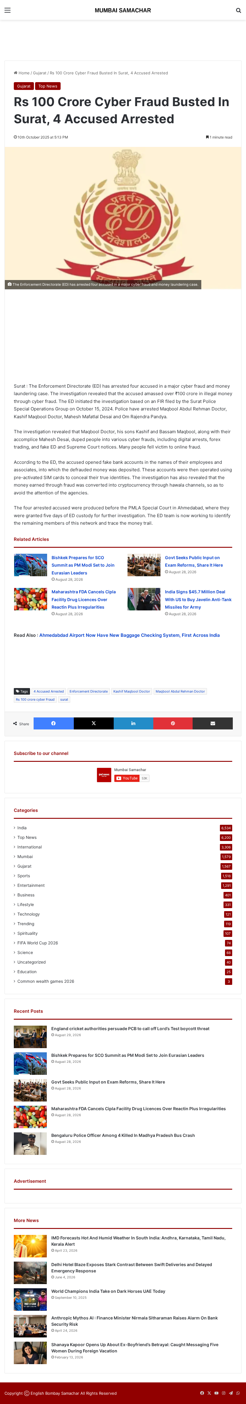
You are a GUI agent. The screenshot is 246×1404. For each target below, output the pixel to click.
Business (25, 895)
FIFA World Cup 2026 (37, 942)
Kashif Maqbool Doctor (131, 691)
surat (64, 699)
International (29, 847)
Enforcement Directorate (89, 691)
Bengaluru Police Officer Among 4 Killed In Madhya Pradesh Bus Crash (123, 1135)
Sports (23, 875)
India (22, 827)
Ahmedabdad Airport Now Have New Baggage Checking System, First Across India (129, 635)
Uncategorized (31, 962)
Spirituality (27, 933)
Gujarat (39, 72)
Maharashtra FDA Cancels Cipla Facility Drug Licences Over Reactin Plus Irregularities (84, 599)
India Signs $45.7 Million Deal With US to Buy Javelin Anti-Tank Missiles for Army (198, 599)
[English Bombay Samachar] (123, 10)
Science (25, 952)
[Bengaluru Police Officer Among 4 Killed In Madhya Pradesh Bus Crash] (30, 1143)
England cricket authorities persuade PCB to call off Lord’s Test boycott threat (130, 1028)
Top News (47, 86)
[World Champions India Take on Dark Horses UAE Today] (30, 1299)
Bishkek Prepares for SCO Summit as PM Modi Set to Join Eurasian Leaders (83, 565)
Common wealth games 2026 (45, 981)
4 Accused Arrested (49, 691)
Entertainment (31, 885)
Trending (25, 923)
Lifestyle (25, 904)
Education (27, 971)
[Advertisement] (123, 39)
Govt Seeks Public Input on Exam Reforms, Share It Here (108, 1081)
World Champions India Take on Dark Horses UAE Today (108, 1291)
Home (23, 72)
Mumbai (25, 856)
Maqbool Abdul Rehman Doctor (180, 691)
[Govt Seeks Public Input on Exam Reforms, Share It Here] (144, 565)
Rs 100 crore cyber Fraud (35, 699)
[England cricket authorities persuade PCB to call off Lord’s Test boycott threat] (30, 1037)
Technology (28, 914)
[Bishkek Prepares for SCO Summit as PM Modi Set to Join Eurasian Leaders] (30, 565)
